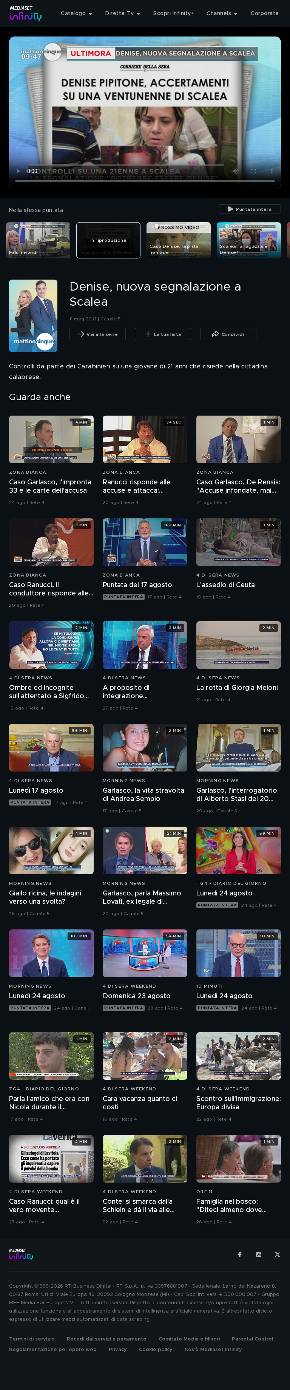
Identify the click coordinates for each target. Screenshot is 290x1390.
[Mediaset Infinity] (26, 13)
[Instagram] (258, 1254)
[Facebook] (239, 1254)
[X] (277, 1254)
